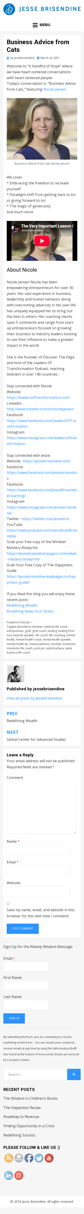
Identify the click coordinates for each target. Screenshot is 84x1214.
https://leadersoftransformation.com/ (38, 397)
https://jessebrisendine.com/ (47, 461)
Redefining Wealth (22, 605)
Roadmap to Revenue (21, 1116)
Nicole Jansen (54, 89)
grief (28, 631)
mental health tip (17, 644)
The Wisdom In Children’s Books (30, 1098)
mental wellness (39, 644)
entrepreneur (15, 631)
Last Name (12, 996)
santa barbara (55, 648)
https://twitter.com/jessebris (45, 518)
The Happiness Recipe (22, 1107)
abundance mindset (29, 627)
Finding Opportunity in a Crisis (28, 1125)
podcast (39, 648)
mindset (56, 644)
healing (52, 631)
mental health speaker (57, 639)
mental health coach (28, 639)
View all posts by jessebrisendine (34, 698)
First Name (12, 977)
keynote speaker (23, 635)
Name (13, 841)
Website (13, 882)
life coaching (57, 635)
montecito (68, 644)
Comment (15, 777)
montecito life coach (19, 648)
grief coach (39, 631)
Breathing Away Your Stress (30, 611)
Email (13, 862)
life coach (42, 635)
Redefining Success (19, 1135)
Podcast (24, 622)
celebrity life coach (55, 627)
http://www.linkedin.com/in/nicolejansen (40, 408)
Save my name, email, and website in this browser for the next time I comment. (41, 912)
